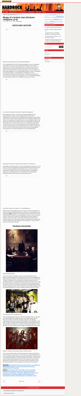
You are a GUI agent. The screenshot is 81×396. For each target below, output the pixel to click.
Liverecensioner (23, 12)
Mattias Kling (19, 21)
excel (22, 371)
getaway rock (50, 17)
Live (39, 365)
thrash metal (49, 23)
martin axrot (6, 372)
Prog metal (24, 366)
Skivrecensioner (13, 12)
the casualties (28, 375)
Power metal (18, 366)
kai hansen (32, 371)
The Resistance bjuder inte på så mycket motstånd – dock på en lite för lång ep (53, 40)
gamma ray (26, 371)
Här (16, 173)
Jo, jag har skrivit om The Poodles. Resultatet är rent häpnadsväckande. (52, 33)
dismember (33, 370)
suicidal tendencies (20, 375)
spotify (58, 21)
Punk (28, 366)
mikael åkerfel (27, 372)
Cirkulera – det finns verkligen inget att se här (53, 30)
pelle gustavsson (30, 374)
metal (55, 19)
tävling (52, 23)
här (39, 213)
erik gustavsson (14, 371)
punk (49, 21)
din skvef (27, 370)
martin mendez (12, 372)
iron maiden (50, 19)
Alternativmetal (12, 365)
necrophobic (14, 374)
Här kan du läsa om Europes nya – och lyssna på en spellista (53, 37)
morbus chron (34, 372)
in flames (46, 19)
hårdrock (60, 17)
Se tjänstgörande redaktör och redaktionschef (13, 390)
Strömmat (38, 12)
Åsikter (18, 365)
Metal (4, 366)
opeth (24, 374)
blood (8, 370)
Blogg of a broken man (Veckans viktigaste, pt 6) (19, 18)
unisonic (34, 375)
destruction (22, 370)
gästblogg (54, 17)
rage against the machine (9, 375)
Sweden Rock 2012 (7, 368)
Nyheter (13, 366)
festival (46, 17)
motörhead (46, 21)
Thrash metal (16, 368)
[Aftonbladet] (6, 1)
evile (19, 371)
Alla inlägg (5, 12)
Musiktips (8, 366)
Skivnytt (32, 366)
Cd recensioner (52, 14)
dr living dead (6, 371)
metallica (60, 19)
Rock (52, 21)
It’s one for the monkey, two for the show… (54, 27)
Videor (44, 12)
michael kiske (20, 372)
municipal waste (7, 374)
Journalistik (34, 365)
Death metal (23, 365)
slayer (55, 21)
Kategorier (46, 59)
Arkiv (45, 52)
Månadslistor (31, 12)
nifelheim (20, 374)
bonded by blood (15, 370)
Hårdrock (29, 365)
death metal (58, 14)
